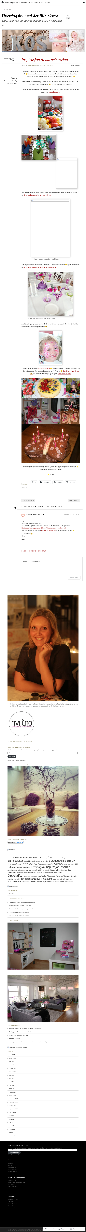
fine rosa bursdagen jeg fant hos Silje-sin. (37, 195)
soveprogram (28, 878)
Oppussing (27, 876)
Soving (49, 878)
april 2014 (11, 1065)
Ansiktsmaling (42, 858)
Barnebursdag (60, 858)
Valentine (52, 881)
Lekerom (39, 872)
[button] (28, 388)
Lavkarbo (24, 872)
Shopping (74, 876)
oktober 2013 (12, 1068)
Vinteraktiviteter (69, 881)
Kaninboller (46, 870)
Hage (76, 864)
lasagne (19, 872)
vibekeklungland (33, 65)
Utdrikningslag (26, 881)
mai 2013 (11, 1082)
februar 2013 (12, 1092)
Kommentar (74, 578)
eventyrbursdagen (54, 92)
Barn (50, 857)
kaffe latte (22, 870)
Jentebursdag (12, 870)
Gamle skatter (47, 864)
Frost (35, 864)
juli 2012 (11, 1115)
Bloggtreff (31, 861)
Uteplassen (46, 882)
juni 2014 (11, 1061)
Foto (24, 863)
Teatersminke (13, 882)
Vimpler (57, 881)
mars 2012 (12, 1129)
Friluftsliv (30, 864)
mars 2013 (12, 1088)
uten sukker (37, 882)
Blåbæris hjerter (39, 861)
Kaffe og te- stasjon (31, 870)
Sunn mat (64, 879)
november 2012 (13, 1102)
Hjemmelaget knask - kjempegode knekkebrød (22, 902)
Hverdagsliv (50, 65)
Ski (19, 879)
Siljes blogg (11, 1184)
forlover (19, 864)
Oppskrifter (16, 875)
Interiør (65, 867)
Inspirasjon (10, 83)
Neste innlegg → (74, 500)
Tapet (70, 879)
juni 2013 (11, 1078)
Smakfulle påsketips (14, 1038)
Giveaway (56, 863)
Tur (20, 881)
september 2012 (13, 1109)
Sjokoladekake (13, 879)
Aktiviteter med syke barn (25, 858)
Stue (58, 879)
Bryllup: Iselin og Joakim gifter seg (18, 1035)
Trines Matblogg (12, 1186)
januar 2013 (12, 1095)
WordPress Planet (13, 1199)
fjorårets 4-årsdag (44, 368)
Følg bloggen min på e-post (18, 1145)
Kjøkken (61, 870)
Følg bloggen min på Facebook (20, 741)
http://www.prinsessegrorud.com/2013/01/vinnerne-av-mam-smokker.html (44, 528)
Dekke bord (65, 861)
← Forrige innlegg (28, 500)
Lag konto (10, 1163)
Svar (23, 539)
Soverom (40, 879)
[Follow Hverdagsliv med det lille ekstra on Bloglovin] (16, 843)
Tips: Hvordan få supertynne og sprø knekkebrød (22, 909)
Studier (55, 879)
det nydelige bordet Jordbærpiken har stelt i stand (40, 267)
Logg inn (10, 1165)
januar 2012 (12, 1136)
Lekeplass (31, 872)
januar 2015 (12, 1058)
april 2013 (11, 1085)
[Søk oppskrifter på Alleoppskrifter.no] (13, 886)
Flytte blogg (12, 864)
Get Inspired (11, 1206)
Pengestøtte (33, 876)
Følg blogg (12, 756)
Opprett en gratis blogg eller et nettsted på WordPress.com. (25, 1229)
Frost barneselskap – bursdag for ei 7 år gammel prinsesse (25, 1028)
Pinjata (39, 876)
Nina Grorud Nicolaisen (33, 514)
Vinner (62, 882)
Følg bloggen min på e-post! (19, 747)
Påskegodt (51, 876)
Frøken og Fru (12, 1180)
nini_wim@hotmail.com (48, 530)
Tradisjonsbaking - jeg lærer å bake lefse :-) (21, 905)
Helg (10, 867)
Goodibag (70, 864)
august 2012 (12, 1112)
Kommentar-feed (12, 1169)
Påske (43, 876)
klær (65, 870)
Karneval (54, 870)
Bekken (26, 861)
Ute (32, 882)
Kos (69, 870)
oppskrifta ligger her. (64, 374)
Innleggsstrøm (12, 1167)
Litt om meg (7, 10)
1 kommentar (76, 65)
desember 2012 (13, 1099)
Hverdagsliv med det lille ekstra (30, 15)
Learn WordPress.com (14, 1208)
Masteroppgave (47, 872)
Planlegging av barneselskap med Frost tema (21, 1032)
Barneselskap (8, 81)
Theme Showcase (13, 1203)
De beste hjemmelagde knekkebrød (19, 912)
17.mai (10, 858)
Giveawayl (65, 864)
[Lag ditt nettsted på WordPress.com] (43, 2)
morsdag (59, 872)
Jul (19, 870)
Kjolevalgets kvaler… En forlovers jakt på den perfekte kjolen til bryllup (28, 1042)
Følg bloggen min (14, 1152)
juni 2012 (11, 1119)
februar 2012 (12, 1132)
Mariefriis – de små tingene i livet (16, 1182)
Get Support (11, 1201)
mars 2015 (12, 1055)
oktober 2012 (12, 1105)
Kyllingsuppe (12, 872)
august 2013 (12, 1071)
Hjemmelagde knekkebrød (21, 867)
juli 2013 (11, 1075)
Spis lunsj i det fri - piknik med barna (19, 915)
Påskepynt (66, 876)
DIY (74, 861)
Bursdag (42, 65)
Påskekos (59, 876)
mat (54, 872)
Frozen (40, 864)
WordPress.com (12, 1171)
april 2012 (11, 1126)
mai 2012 (11, 1122)
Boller (46, 861)
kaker (15, 83)
